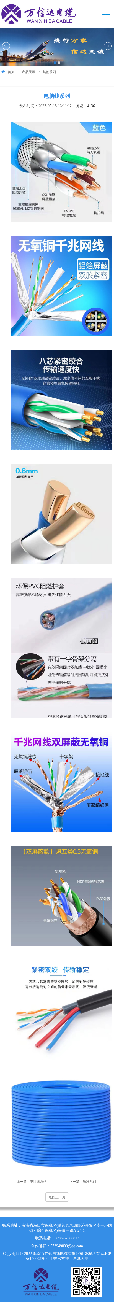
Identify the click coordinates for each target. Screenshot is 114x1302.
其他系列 (49, 72)
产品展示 (28, 72)
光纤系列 (82, 1182)
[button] (55, 62)
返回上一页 (57, 1197)
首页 (11, 72)
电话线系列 (31, 1182)
